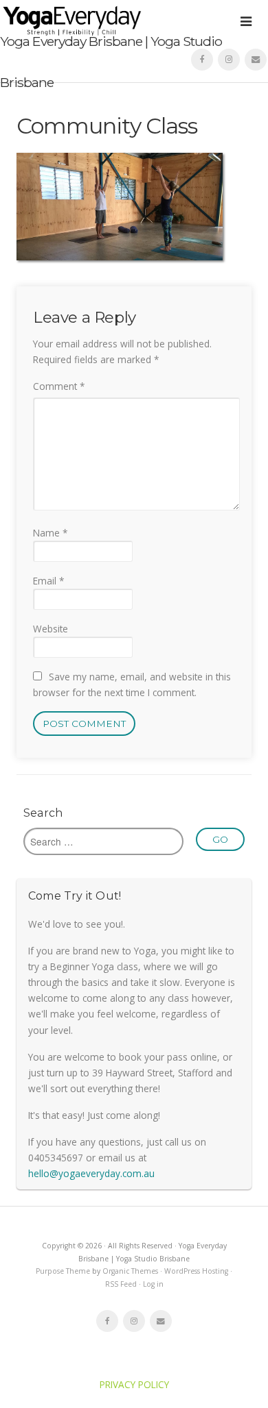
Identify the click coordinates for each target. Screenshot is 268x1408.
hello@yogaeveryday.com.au (91, 1173)
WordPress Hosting (196, 1271)
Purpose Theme (63, 1271)
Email (48, 580)
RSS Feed (121, 1284)
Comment (59, 386)
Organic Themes (130, 1271)
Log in (153, 1284)
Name (50, 532)
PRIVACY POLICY (134, 1384)
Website (50, 628)
